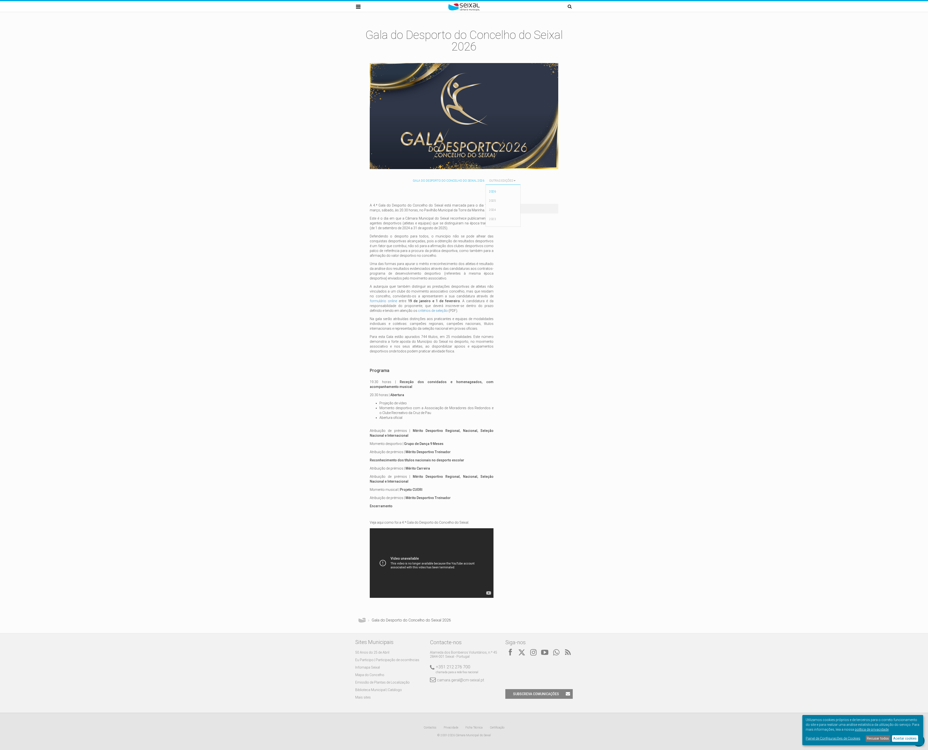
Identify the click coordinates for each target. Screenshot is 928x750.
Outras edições (501, 180)
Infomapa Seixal (367, 667)
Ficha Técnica (474, 727)
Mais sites (363, 697)
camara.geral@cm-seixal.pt (460, 680)
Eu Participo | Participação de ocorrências (387, 660)
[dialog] (862, 730)
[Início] (464, 10)
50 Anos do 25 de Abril (372, 652)
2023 (492, 219)
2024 (492, 210)
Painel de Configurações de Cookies (833, 738)
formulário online (383, 301)
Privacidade (451, 727)
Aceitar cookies (905, 738)
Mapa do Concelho (369, 675)
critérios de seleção (433, 311)
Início (362, 620)
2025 (492, 200)
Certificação (497, 727)
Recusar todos (878, 738)
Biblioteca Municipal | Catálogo (378, 690)
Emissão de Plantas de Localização (382, 682)
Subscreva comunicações (536, 694)
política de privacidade (872, 729)
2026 (492, 191)
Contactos (430, 727)
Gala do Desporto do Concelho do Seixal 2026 (448, 180)
